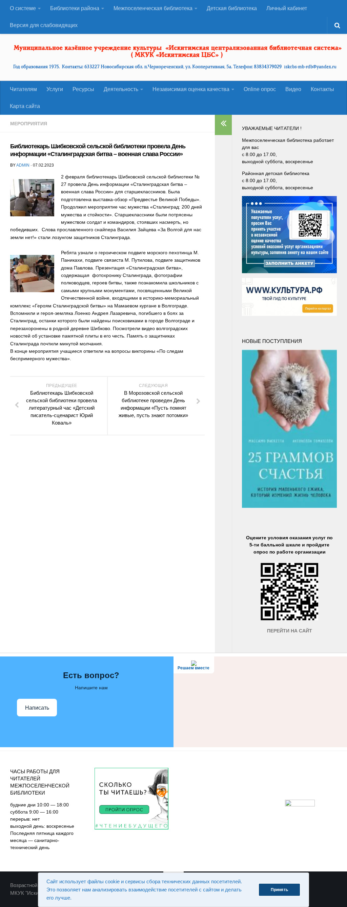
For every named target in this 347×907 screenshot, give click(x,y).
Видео (293, 89)
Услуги (54, 89)
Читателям (23, 89)
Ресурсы (83, 89)
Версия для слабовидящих (44, 25)
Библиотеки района (74, 8)
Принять (279, 889)
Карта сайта (25, 106)
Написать (37, 708)
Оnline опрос (260, 89)
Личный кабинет (286, 8)
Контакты (322, 89)
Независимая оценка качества (190, 89)
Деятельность (121, 89)
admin (22, 165)
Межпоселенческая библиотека (153, 8)
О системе (23, 8)
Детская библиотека (232, 8)
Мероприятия (28, 123)
